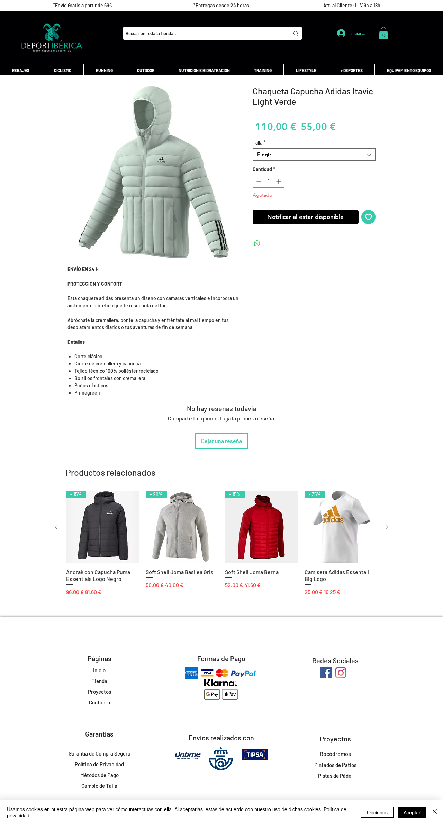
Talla (259, 143)
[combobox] (314, 154)
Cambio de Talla (99, 786)
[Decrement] (258, 181)
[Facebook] (326, 672)
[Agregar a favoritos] (368, 217)
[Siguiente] (387, 526)
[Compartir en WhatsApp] (257, 243)
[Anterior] (56, 526)
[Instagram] (340, 672)
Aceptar (412, 812)
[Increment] (279, 181)
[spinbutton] (268, 181)
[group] (221, 546)
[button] (383, 33)
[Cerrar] (435, 812)
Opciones (377, 812)
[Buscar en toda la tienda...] (296, 33)
